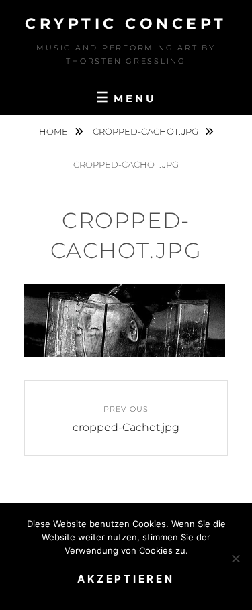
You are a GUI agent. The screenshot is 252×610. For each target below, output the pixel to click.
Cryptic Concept (126, 24)
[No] (235, 558)
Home (54, 131)
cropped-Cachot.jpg (146, 131)
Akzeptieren (125, 578)
